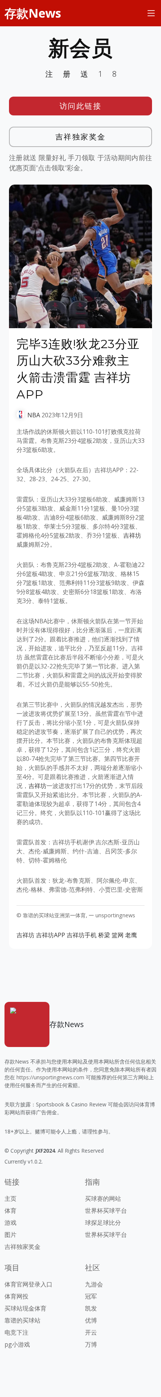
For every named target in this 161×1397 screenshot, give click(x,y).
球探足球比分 (103, 1222)
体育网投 (16, 1296)
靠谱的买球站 (22, 1320)
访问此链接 (81, 106)
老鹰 (131, 935)
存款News (32, 13)
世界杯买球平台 (106, 1210)
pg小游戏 (17, 1344)
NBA (33, 415)
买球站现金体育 (25, 1308)
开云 (91, 1332)
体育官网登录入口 (28, 1284)
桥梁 (104, 935)
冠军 (91, 1296)
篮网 (118, 935)
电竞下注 (16, 1332)
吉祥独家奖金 (80, 137)
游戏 (10, 1222)
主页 (10, 1198)
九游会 (94, 1284)
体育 (10, 1210)
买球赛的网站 (103, 1198)
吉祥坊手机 (82, 935)
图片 (10, 1234)
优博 (91, 1320)
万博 (91, 1344)
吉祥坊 (132, 535)
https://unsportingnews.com (50, 1077)
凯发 (91, 1308)
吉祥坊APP (50, 935)
